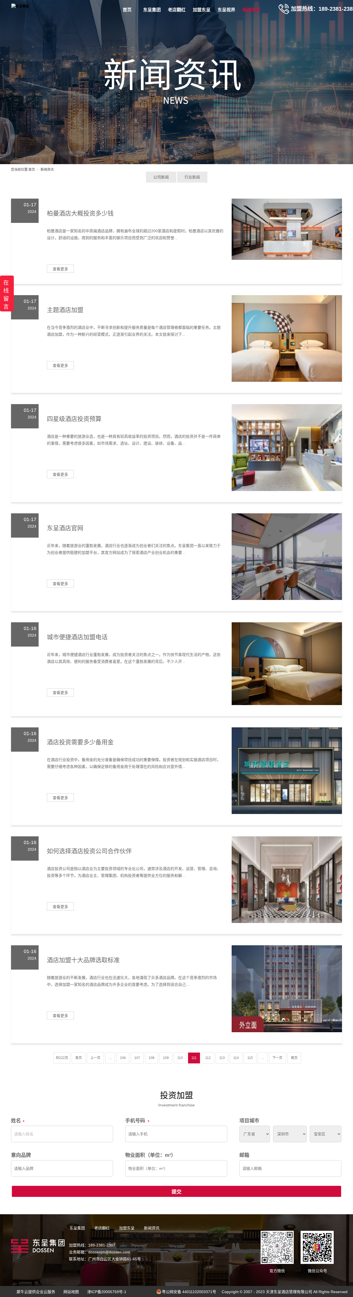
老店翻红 (177, 9)
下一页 (277, 1058)
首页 (127, 9)
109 (166, 1058)
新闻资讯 (251, 9)
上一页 (95, 1058)
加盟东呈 (201, 9)
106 (123, 1058)
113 (222, 1058)
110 (180, 1058)
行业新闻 (192, 177)
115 (250, 1058)
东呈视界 (226, 9)
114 (236, 1058)
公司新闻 (161, 177)
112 (208, 1058)
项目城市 (249, 1120)
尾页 (294, 1058)
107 (137, 1058)
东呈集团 (152, 9)
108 (151, 1058)
